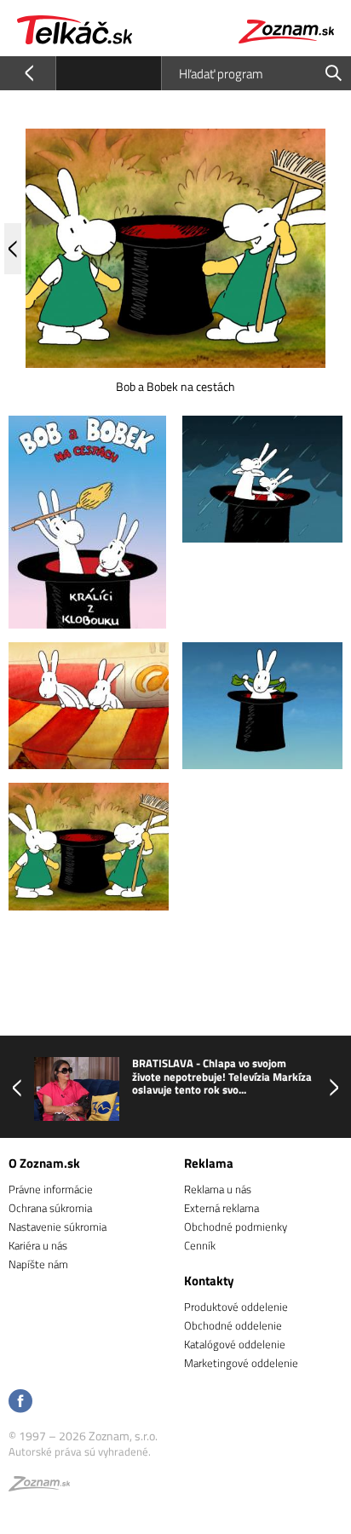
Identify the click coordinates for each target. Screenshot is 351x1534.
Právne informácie (51, 1189)
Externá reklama (221, 1207)
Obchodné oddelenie (233, 1325)
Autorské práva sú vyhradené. (80, 1451)
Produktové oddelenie (236, 1306)
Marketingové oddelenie (241, 1362)
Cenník (200, 1245)
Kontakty (209, 1280)
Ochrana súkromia (50, 1207)
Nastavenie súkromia (57, 1226)
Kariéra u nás (38, 1245)
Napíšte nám (38, 1264)
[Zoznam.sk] (39, 1486)
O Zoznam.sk (44, 1163)
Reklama (208, 1163)
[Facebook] (20, 1402)
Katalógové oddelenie (234, 1344)
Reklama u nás (217, 1189)
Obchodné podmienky (235, 1226)
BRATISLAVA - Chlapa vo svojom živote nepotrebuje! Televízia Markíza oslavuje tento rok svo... (222, 1077)
